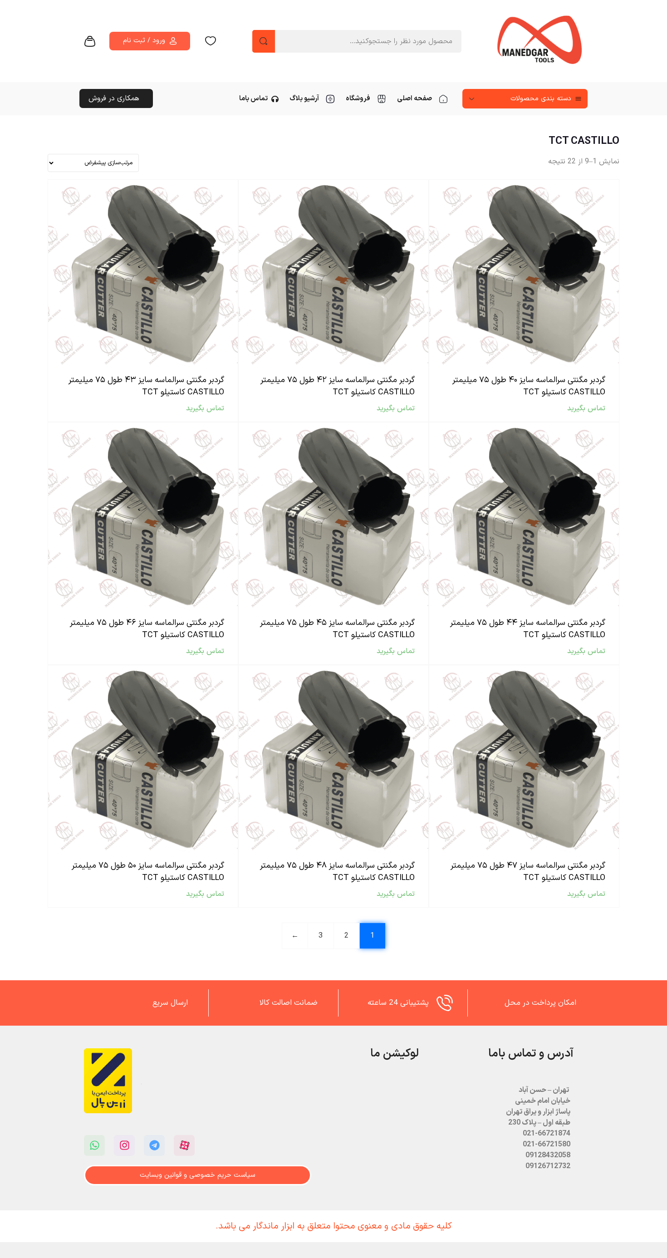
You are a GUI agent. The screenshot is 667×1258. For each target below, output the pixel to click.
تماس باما (253, 98)
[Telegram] (154, 1145)
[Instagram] (124, 1145)
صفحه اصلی (414, 98)
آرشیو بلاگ (304, 98)
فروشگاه (358, 98)
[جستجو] (263, 41)
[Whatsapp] (94, 1145)
